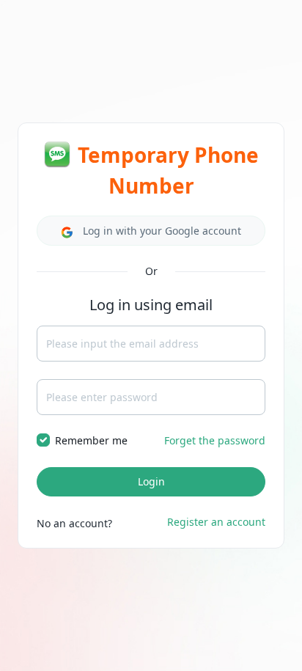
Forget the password (214, 440)
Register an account (216, 522)
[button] (151, 231)
